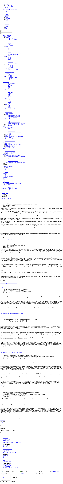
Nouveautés (5, 455)
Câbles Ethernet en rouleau (13, 54)
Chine (6, 21)
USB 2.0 (9, 57)
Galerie (3, 193)
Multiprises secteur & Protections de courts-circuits (15, 156)
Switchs (6, 104)
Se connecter (10, 5)
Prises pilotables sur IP (9, 147)
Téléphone (10, 75)
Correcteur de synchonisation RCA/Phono (8, 283)
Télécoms (7, 73)
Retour (1, 422)
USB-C (9, 93)
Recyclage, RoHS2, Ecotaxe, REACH (10, 467)
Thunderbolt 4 (10, 66)
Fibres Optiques (11, 55)
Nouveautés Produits (7, 35)
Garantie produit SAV (7, 440)
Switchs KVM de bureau (10, 151)
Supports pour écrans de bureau (14, 122)
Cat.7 (9, 50)
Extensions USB (8, 134)
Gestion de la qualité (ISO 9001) (9, 452)
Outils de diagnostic (9, 113)
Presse (4, 451)
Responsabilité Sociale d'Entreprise (10, 447)
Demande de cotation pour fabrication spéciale (12, 442)
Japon (6, 25)
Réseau (6, 46)
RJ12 (9, 74)
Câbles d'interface (8, 76)
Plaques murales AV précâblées (14, 115)
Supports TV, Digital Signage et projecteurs (16, 123)
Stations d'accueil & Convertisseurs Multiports (14, 136)
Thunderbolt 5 (10, 67)
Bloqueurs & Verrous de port (13, 159)
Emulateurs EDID (8, 112)
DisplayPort (10, 40)
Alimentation (7, 68)
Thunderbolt (7, 64)
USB (6, 56)
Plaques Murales (8, 114)
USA (6, 28)
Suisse (6, 16)
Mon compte (6, 4)
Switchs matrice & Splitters (10, 108)
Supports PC (10, 121)
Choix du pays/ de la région (8, 9)
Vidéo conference (8, 125)
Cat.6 (9, 48)
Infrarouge (10, 96)
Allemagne (7, 11)
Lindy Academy (5, 164)
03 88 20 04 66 (12, 1)
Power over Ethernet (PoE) (10, 146)
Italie (6, 12)
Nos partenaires (5, 2)
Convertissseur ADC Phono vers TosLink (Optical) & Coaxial (12, 388)
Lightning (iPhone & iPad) (13, 63)
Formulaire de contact (7, 464)
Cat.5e (9, 47)
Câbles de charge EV (9, 72)
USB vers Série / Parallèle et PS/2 (14, 132)
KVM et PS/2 (10, 78)
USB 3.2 (9, 58)
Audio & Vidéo (8, 37)
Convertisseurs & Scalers (10, 83)
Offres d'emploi (6, 450)
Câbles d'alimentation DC (13, 69)
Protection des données (7, 461)
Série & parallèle (11, 80)
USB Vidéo (10, 133)
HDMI (9, 43)
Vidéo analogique (11, 45)
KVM (4, 148)
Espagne (7, 14)
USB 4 (9, 59)
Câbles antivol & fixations (13, 161)
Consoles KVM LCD (9, 153)
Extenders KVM (8, 149)
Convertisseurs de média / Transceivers (12, 144)
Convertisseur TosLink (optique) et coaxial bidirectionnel (11, 313)
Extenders (7, 89)
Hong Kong (7, 22)
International (7, 18)
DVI (9, 42)
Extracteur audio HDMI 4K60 (6, 239)
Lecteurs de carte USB (9, 138)
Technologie (5, 458)
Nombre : (2, 195)
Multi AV (10, 107)
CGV (4, 460)
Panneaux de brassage (9, 145)
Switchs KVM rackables (10, 152)
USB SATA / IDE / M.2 (12, 129)
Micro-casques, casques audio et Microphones (14, 124)
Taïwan (6, 26)
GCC (6, 27)
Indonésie (7, 24)
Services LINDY (6, 7)
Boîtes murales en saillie (12, 117)
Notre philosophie (6, 446)
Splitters (7, 98)
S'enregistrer (10, 6)
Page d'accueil (4, 188)
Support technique (6, 466)
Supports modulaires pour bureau (14, 119)
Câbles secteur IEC (11, 70)
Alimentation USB (11, 60)
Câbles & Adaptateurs (7, 36)
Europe (6, 19)
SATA (9, 79)
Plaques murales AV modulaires (14, 116)
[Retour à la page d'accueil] (0, 30)
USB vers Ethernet (11, 131)
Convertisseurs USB (9, 127)
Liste (7, 193)
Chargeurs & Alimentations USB (11, 139)
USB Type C (10, 62)
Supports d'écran (8, 118)
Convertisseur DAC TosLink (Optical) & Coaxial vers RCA (12, 352)
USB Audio (10, 128)
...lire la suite (2, 236)
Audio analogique (11, 38)
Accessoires (5, 157)
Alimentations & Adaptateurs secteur (12, 155)
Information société (6, 439)
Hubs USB (7, 135)
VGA (9, 44)
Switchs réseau (8, 143)
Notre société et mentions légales (9, 445)
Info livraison (5, 438)
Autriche (7, 15)
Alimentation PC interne (12, 77)
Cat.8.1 (9, 52)
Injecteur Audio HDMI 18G (5, 198)
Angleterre (7, 17)
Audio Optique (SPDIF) (12, 39)
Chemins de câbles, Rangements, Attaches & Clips (15, 162)
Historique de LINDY (7, 449)
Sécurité (7, 158)
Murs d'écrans (8, 111)
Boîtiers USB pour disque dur (11, 137)
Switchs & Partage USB (10, 141)
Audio (9, 84)
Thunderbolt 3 (10, 65)
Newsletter (5, 456)
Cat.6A (9, 49)
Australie (7, 20)
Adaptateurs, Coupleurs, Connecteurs (15, 53)
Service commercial (7, 465)
